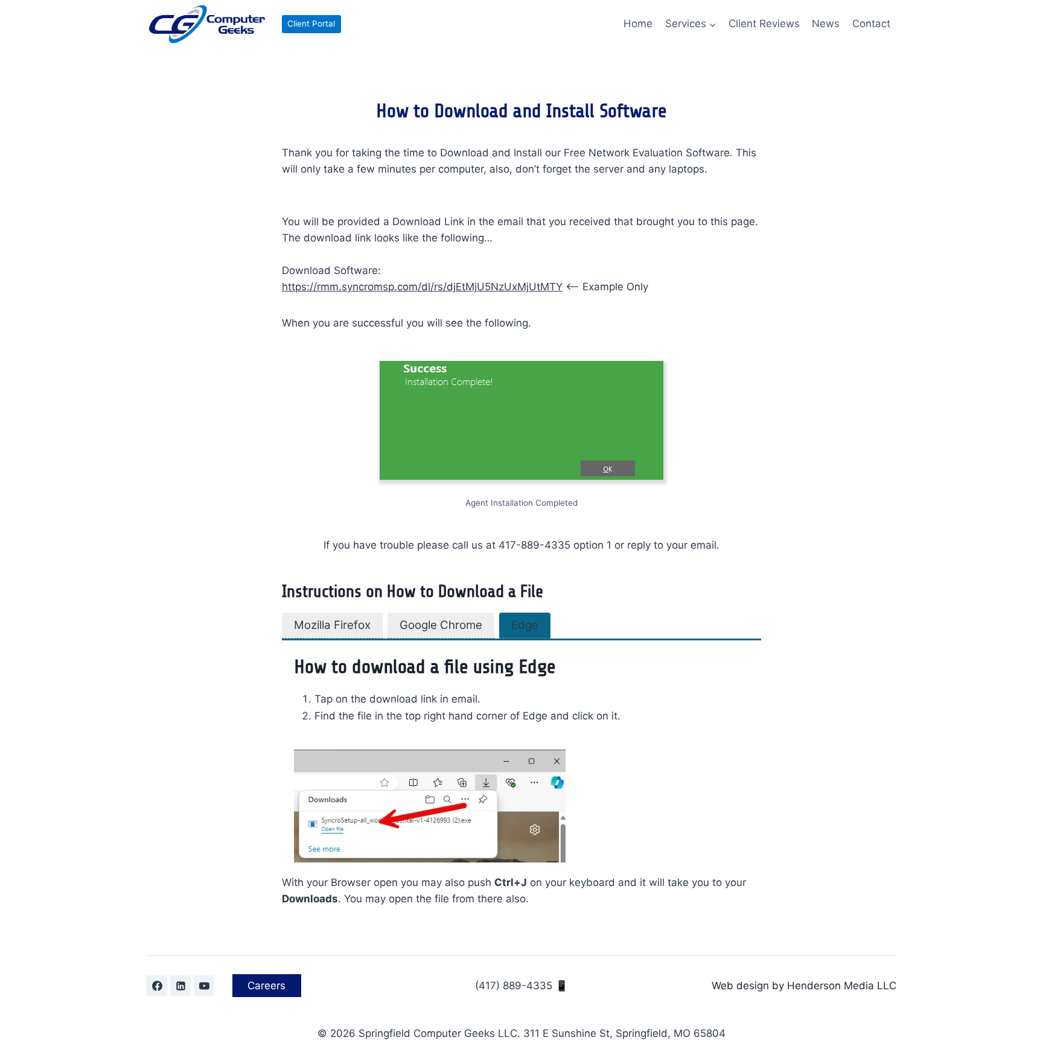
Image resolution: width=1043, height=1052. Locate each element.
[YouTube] (204, 985)
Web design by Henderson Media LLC (804, 986)
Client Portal (311, 23)
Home (638, 24)
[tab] (332, 626)
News (826, 24)
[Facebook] (157, 985)
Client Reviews (764, 24)
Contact (871, 24)
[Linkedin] (180, 985)
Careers (266, 986)
